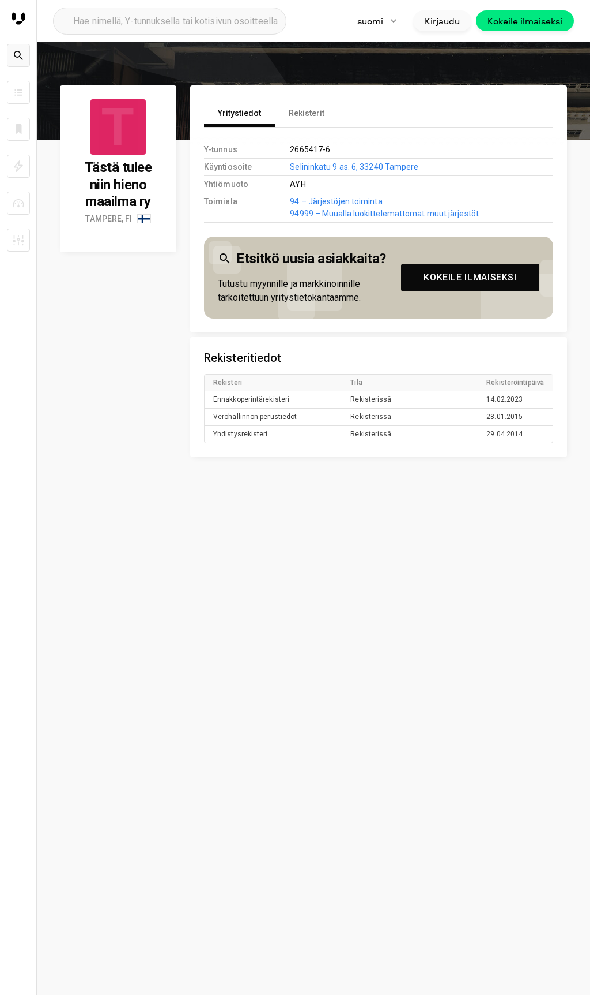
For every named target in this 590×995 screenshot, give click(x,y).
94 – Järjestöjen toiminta (336, 201)
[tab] (239, 113)
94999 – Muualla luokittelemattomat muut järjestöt (384, 213)
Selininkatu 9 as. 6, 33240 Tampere (354, 166)
